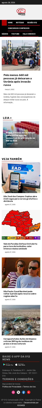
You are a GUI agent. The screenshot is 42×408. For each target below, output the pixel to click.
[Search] (38, 23)
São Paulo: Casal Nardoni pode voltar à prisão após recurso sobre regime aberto (20, 293)
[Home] (4, 22)
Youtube (15, 34)
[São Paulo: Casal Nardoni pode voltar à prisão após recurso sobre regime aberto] (21, 272)
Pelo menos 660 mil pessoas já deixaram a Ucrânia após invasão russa (18, 80)
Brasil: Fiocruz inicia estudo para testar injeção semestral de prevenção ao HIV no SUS (20, 136)
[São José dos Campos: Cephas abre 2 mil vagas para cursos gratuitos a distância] (21, 177)
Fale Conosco (29, 34)
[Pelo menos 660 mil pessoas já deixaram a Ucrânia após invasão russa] (21, 55)
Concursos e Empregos (18, 28)
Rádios (5, 34)
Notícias (20, 23)
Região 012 (32, 23)
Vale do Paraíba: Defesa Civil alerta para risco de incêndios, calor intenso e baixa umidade (20, 246)
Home (10, 23)
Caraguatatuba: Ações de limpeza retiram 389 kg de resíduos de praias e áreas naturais (20, 341)
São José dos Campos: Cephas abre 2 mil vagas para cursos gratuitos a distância (20, 198)
